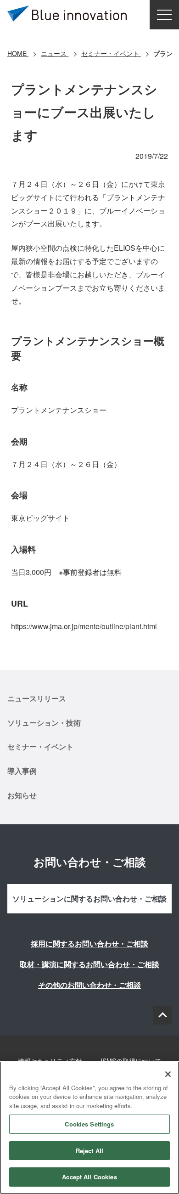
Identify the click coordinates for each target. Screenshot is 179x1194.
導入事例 (22, 771)
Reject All (89, 1150)
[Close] (168, 1074)
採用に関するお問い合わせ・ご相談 (89, 943)
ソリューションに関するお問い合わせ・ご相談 (89, 898)
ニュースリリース (36, 698)
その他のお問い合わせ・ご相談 (89, 985)
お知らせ (22, 795)
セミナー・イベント (40, 746)
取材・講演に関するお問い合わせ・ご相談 (89, 964)
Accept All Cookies (89, 1176)
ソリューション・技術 (44, 722)
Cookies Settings (89, 1124)
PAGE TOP (162, 1015)
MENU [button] (164, 14)
